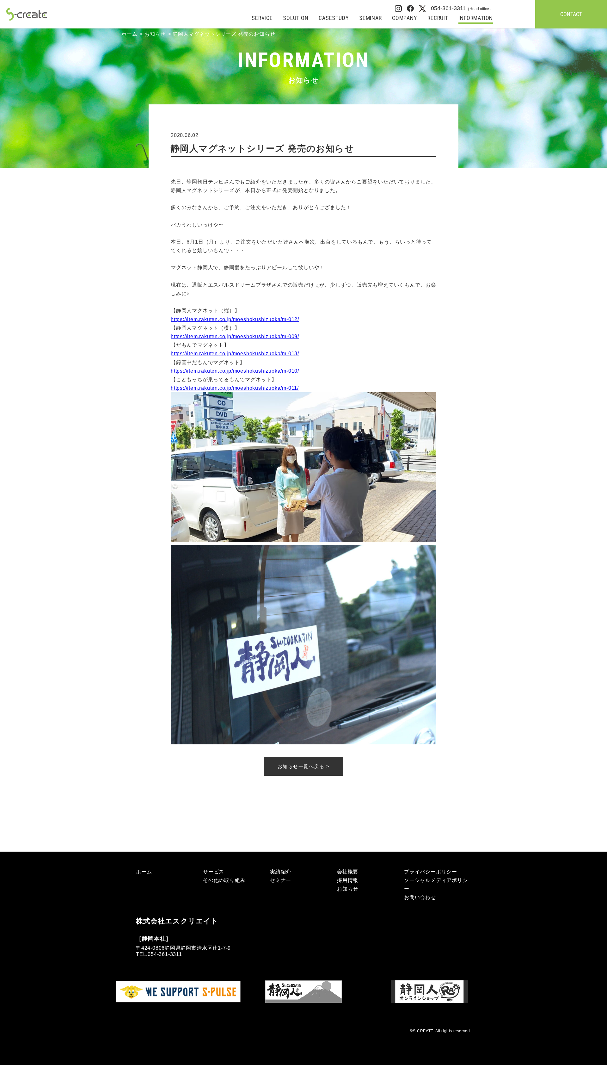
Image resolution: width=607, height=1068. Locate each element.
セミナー (280, 880)
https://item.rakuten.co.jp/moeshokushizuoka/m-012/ (235, 319)
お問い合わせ (420, 897)
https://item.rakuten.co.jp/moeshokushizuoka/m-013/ (235, 353)
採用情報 (347, 880)
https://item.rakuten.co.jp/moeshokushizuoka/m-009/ (235, 336)
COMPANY (404, 18)
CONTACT (571, 14)
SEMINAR (370, 18)
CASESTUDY (334, 18)
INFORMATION (475, 18)
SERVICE (262, 18)
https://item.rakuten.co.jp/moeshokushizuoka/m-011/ (235, 388)
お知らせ (155, 34)
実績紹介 (280, 871)
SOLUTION (295, 18)
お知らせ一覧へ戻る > (304, 766)
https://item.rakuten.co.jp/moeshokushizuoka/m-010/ (235, 371)
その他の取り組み (224, 880)
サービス (213, 871)
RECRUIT (437, 18)
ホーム (129, 34)
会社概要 (347, 871)
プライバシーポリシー (430, 871)
